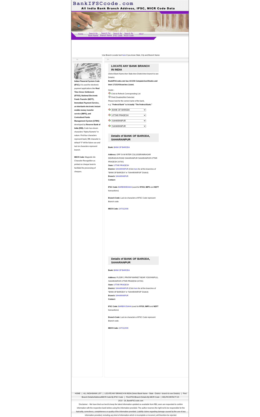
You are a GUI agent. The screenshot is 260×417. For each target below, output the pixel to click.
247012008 (123, 209)
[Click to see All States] (109, 115)
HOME (78, 393)
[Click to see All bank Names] (109, 110)
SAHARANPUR (122, 169)
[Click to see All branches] (109, 126)
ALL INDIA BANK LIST (92, 393)
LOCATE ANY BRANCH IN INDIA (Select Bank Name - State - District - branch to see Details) (142, 393)
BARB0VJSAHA (124, 306)
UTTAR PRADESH (121, 165)
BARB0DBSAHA (125, 187)
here (124, 55)
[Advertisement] (130, 46)
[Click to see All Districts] (109, 121)
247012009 (123, 328)
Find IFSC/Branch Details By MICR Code (143, 397)
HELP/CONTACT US (170, 397)
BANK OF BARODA (122, 147)
